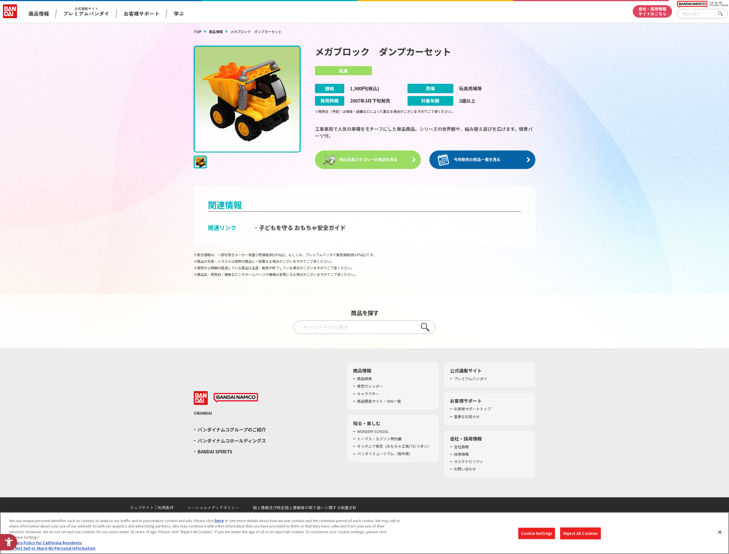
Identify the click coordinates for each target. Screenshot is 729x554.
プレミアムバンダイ (470, 378)
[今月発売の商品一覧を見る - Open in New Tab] (482, 159)
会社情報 (461, 446)
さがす (723, 14)
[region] (364, 533)
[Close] (720, 532)
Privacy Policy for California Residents (45, 542)
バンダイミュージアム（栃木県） (385, 453)
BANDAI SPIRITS (215, 451)
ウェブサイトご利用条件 (152, 507)
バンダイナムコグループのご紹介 (232, 429)
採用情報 (461, 454)
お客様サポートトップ (472, 409)
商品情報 (216, 31)
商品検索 (364, 378)
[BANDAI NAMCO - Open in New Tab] (236, 398)
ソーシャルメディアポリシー (213, 507)
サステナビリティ (468, 461)
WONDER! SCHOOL (373, 431)
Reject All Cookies (580, 533)
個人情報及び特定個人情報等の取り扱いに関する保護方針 (305, 507)
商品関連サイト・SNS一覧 (379, 401)
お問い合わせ (465, 469)
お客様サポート (141, 13)
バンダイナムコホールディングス (232, 440)
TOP (197, 31)
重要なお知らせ (467, 416)
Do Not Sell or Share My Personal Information (52, 548)
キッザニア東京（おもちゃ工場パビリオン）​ (394, 446)
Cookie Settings (536, 533)
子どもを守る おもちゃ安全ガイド (302, 227)
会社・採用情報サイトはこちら (652, 11)
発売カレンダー (370, 386)
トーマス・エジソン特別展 (379, 438)
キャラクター (368, 393)
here (219, 520)
